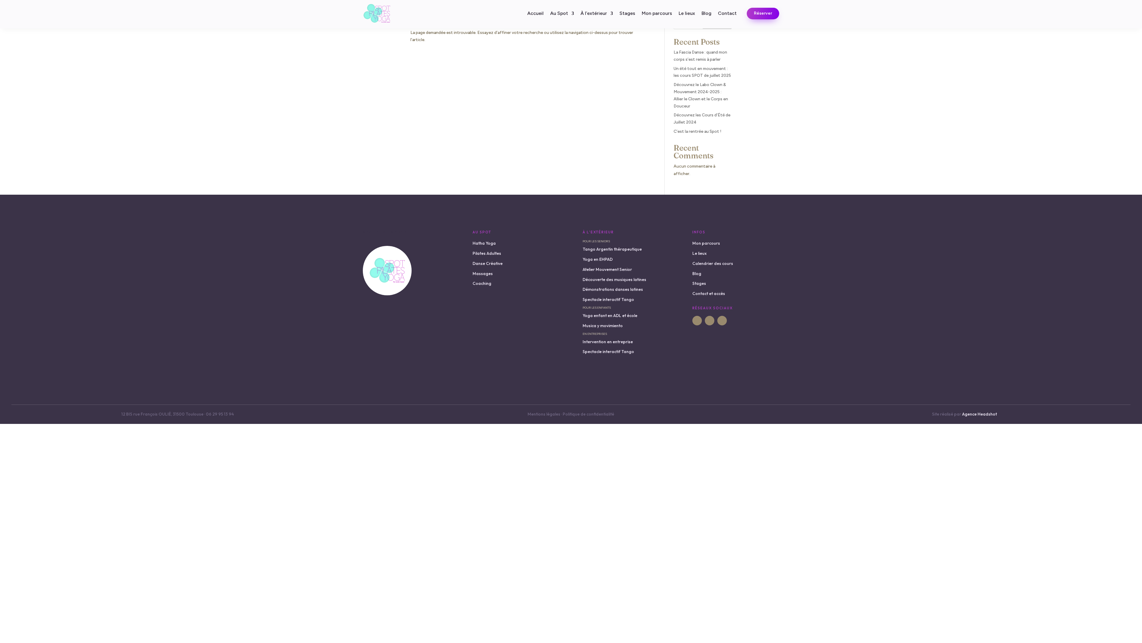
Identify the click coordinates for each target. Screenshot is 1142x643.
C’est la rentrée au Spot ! (697, 131)
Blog (706, 13)
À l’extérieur (594, 13)
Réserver (763, 13)
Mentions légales (544, 414)
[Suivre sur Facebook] (697, 320)
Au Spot (559, 13)
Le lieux (687, 13)
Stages (627, 13)
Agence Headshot (979, 414)
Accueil (535, 13)
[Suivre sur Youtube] (722, 320)
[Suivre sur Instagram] (709, 320)
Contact (727, 13)
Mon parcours (657, 13)
